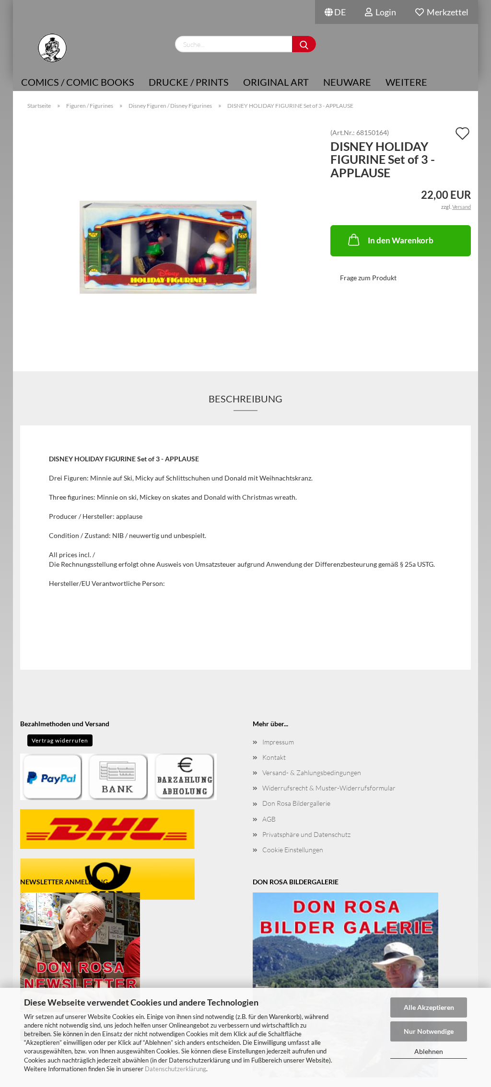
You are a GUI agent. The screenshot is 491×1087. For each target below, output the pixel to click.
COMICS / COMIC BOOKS (77, 82)
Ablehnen (428, 1051)
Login (384, 12)
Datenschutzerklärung (175, 1069)
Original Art (276, 82)
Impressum (278, 742)
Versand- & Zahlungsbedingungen (311, 772)
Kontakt (274, 757)
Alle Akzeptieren (429, 1007)
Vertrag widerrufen (60, 740)
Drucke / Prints (189, 82)
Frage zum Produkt (368, 278)
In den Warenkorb (400, 240)
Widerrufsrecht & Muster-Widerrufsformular (329, 788)
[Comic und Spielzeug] (52, 48)
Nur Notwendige (429, 1031)
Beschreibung (245, 398)
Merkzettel (446, 12)
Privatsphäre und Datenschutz (306, 834)
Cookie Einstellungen (292, 850)
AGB (269, 819)
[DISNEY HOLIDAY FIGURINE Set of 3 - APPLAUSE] (168, 236)
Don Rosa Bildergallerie (296, 803)
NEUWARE (347, 82)
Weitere (406, 82)
